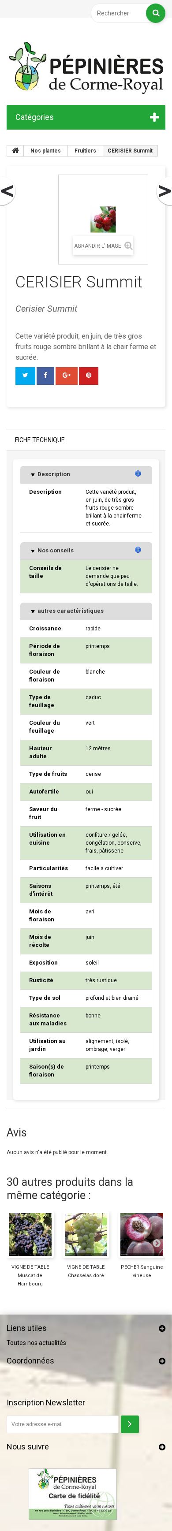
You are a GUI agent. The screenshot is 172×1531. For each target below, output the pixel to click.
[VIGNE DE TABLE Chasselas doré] (86, 1234)
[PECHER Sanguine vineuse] (141, 1234)
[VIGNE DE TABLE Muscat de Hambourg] (30, 1234)
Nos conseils (55, 550)
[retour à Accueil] (15, 150)
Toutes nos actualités (36, 1342)
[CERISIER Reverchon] (8, 191)
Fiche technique (40, 439)
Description (53, 474)
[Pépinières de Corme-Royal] (86, 68)
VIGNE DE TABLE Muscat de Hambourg (30, 1275)
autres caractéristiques (70, 610)
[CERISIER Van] (163, 191)
